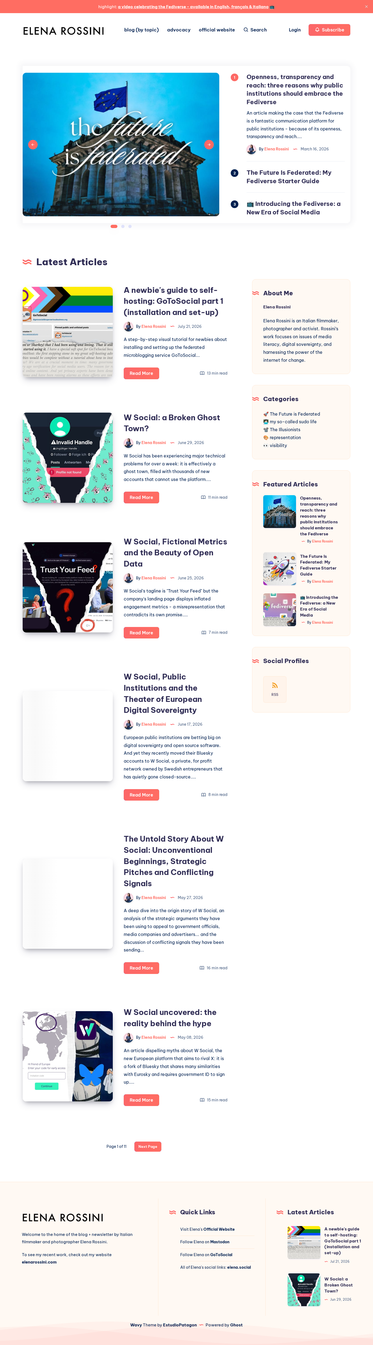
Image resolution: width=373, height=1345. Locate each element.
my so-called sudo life (293, 421)
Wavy (136, 1325)
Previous (33, 144)
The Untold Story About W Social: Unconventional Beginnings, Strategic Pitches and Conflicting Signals (174, 861)
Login (295, 30)
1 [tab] (114, 226)
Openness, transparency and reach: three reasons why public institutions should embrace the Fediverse (319, 515)
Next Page (147, 1146)
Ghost (236, 1325)
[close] (366, 6)
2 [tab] (123, 226)
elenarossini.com (39, 1262)
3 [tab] (130, 226)
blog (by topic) (141, 30)
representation (285, 437)
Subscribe (332, 30)
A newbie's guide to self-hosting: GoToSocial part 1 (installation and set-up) (173, 301)
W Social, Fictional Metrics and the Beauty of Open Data (175, 552)
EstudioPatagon (180, 1325)
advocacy (179, 30)
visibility (278, 445)
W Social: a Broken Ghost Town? (338, 1285)
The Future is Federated (295, 414)
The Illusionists (285, 429)
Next (209, 144)
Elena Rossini (277, 307)
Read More (144, 374)
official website (217, 30)
